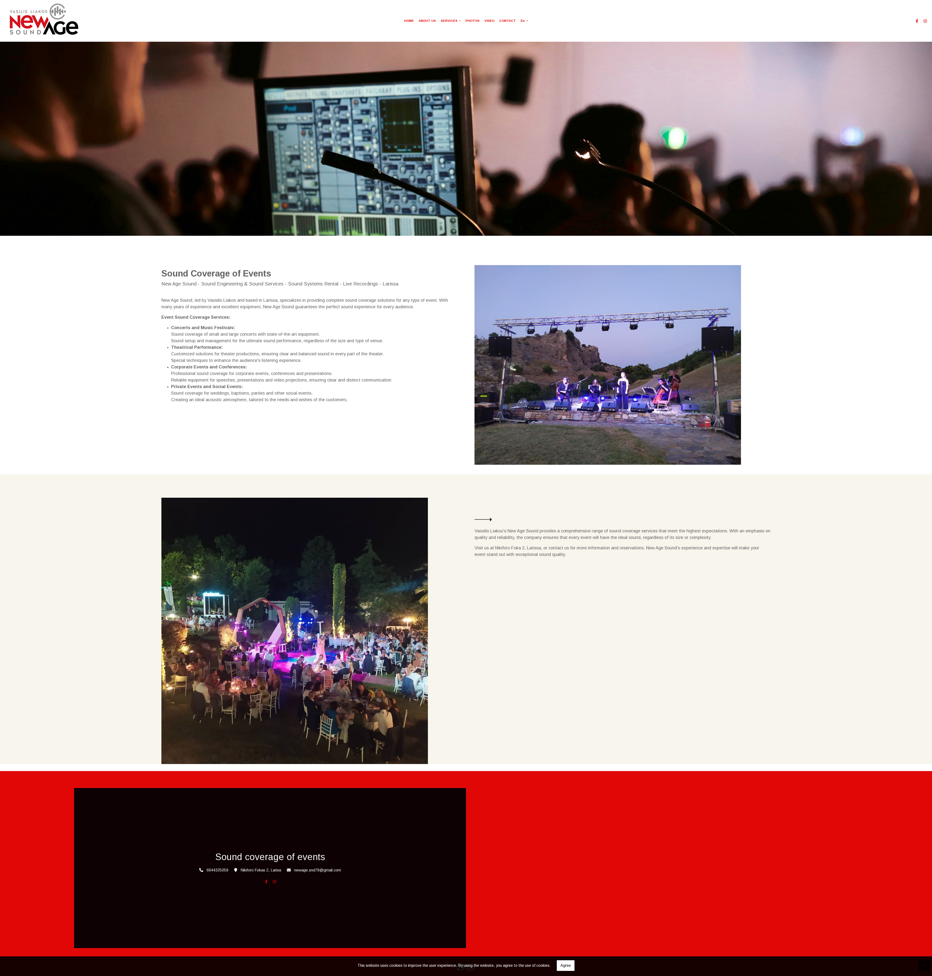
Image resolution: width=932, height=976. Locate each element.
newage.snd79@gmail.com (317, 870)
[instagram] (925, 21)
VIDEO (489, 21)
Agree (565, 965)
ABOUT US (427, 21)
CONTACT (507, 21)
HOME (409, 21)
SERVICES (449, 21)
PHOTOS (473, 21)
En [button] (523, 21)
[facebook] (917, 21)
